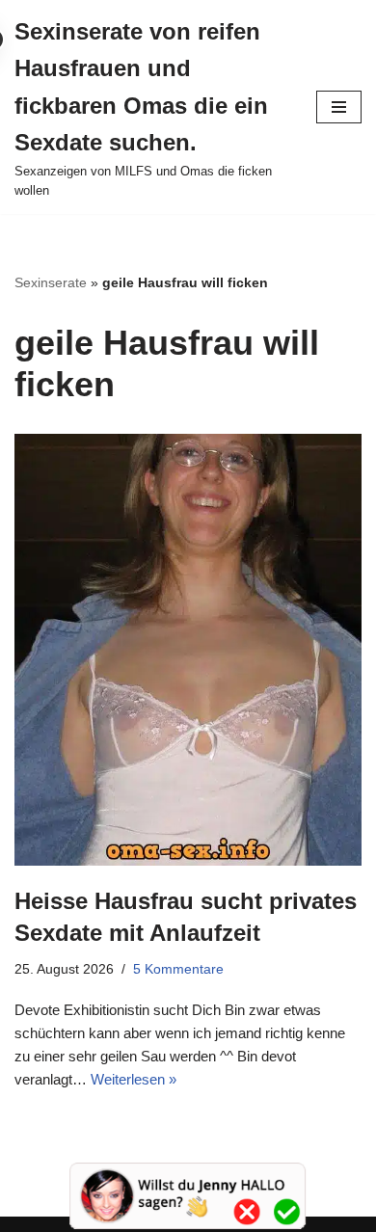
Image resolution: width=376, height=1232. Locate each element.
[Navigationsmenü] (339, 107)
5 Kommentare (178, 969)
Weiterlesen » (133, 1079)
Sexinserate (50, 282)
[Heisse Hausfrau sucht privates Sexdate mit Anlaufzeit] (188, 649)
